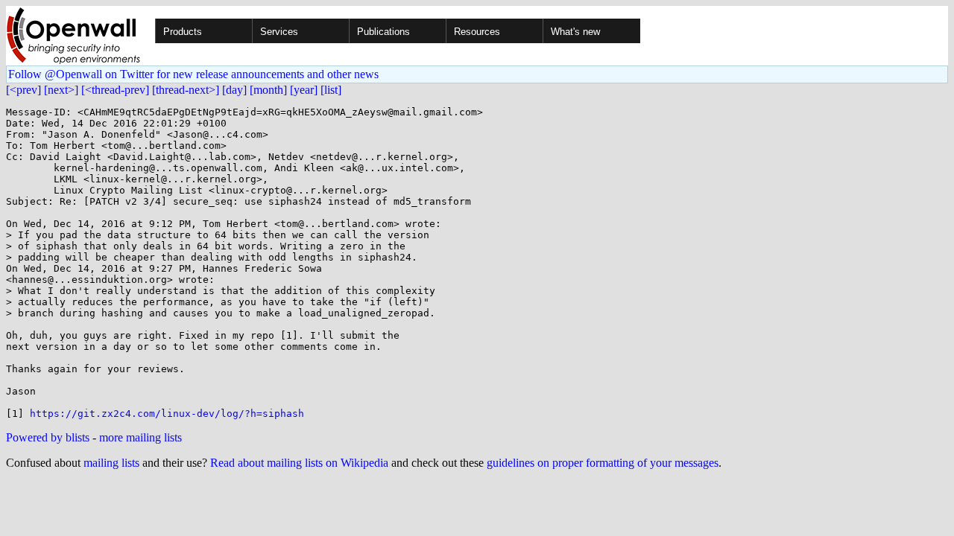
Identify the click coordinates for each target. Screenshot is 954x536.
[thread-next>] (185, 89)
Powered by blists (47, 437)
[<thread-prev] (115, 89)
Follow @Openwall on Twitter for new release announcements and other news (193, 74)
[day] (234, 89)
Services (279, 31)
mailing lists (111, 462)
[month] (268, 89)
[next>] (61, 89)
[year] (304, 89)
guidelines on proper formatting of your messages (602, 462)
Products (182, 31)
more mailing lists (140, 437)
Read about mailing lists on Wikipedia (299, 462)
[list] (330, 89)
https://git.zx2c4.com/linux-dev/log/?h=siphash (167, 413)
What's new (575, 31)
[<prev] (23, 89)
